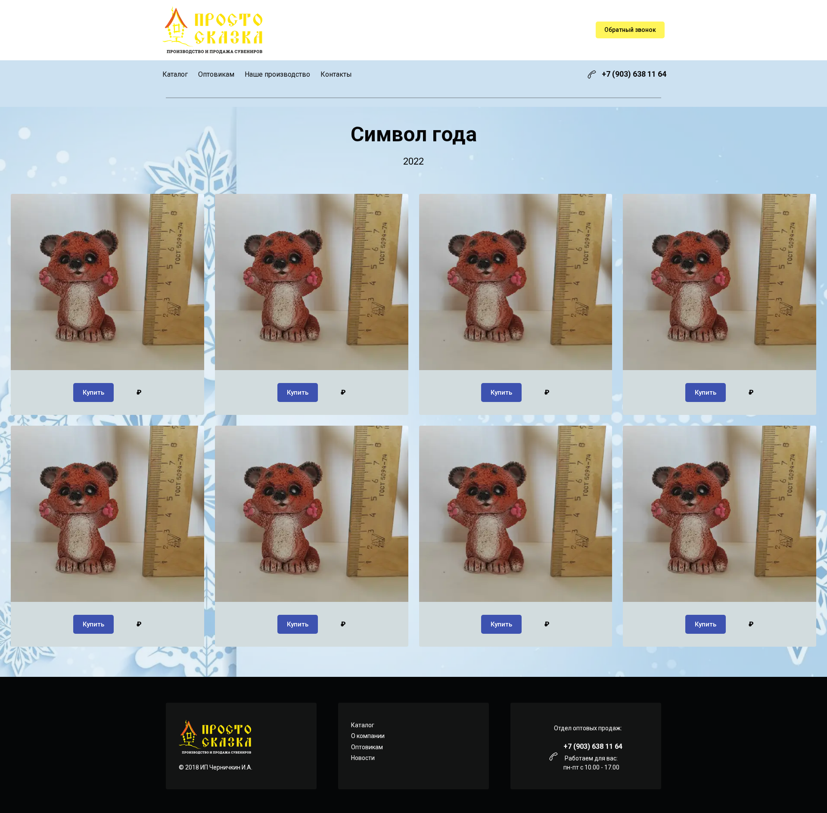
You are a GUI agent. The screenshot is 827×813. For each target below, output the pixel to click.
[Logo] (212, 30)
